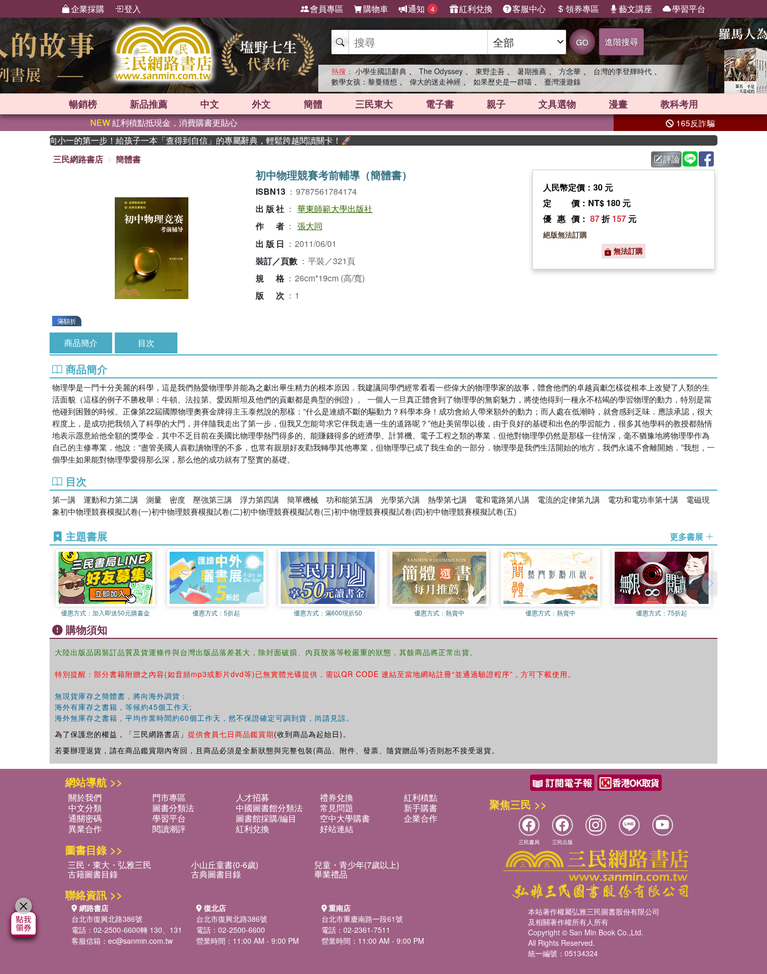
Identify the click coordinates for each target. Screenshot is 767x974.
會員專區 (326, 9)
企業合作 (420, 818)
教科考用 (679, 104)
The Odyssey (441, 71)
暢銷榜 (83, 104)
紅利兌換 (476, 9)
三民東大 (374, 104)
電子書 (440, 104)
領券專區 (582, 9)
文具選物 (557, 104)
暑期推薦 (531, 71)
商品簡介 (81, 343)
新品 (148, 104)
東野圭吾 (490, 71)
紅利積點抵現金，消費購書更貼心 (163, 122)
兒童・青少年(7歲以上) (356, 865)
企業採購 (87, 9)
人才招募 (252, 797)
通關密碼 (85, 818)
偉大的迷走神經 (435, 81)
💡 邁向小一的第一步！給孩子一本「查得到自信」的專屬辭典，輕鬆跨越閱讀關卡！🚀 (186, 140)
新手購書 (420, 808)
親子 (496, 104)
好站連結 (336, 829)
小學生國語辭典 (380, 71)
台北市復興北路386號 (106, 918)
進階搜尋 (621, 41)
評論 (671, 159)
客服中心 (529, 9)
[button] (709, 583)
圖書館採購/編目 (266, 818)
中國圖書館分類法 (269, 808)
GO (582, 42)
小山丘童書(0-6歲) (224, 865)
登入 (132, 9)
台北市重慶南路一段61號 (362, 918)
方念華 (570, 71)
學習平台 (688, 9)
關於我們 (85, 797)
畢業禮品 (330, 874)
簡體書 (128, 159)
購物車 (375, 9)
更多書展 (687, 536)
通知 (421, 9)
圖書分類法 (173, 808)
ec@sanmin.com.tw (140, 940)
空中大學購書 (345, 818)
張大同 (309, 226)
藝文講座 (635, 9)
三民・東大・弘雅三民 (109, 865)
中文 (209, 104)
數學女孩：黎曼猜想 (364, 81)
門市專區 (169, 797)
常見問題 (336, 808)
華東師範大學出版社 (335, 209)
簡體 (313, 104)
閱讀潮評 (169, 829)
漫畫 (618, 104)
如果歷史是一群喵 (502, 81)
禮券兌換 (336, 797)
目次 (146, 343)
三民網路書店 (78, 159)
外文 (261, 104)
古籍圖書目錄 (93, 874)
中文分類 (85, 808)
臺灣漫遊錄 (562, 81)
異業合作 (85, 829)
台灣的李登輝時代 (622, 71)
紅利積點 (420, 797)
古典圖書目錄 (216, 874)
